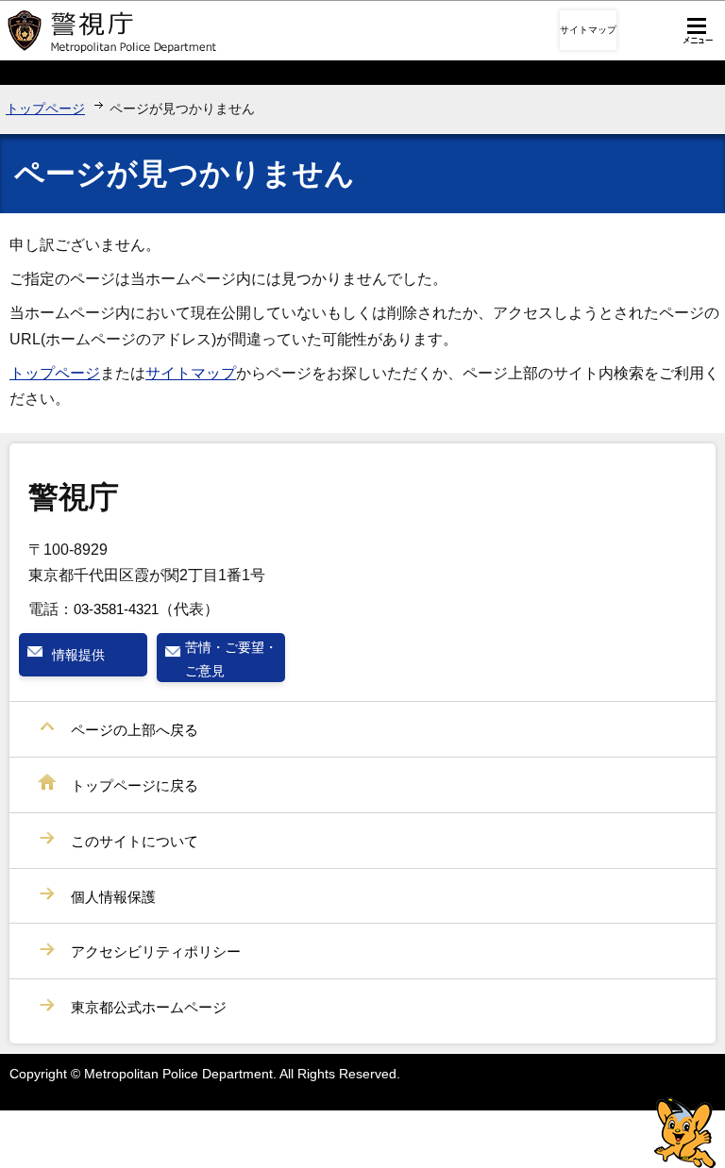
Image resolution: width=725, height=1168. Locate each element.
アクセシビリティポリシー (156, 951)
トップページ (45, 108)
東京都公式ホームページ (149, 1007)
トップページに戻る (134, 785)
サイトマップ (588, 30)
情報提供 (78, 654)
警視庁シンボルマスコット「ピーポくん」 (685, 1132)
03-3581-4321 (116, 609)
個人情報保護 (113, 897)
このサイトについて (134, 841)
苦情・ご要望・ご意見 (231, 658)
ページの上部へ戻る (134, 730)
